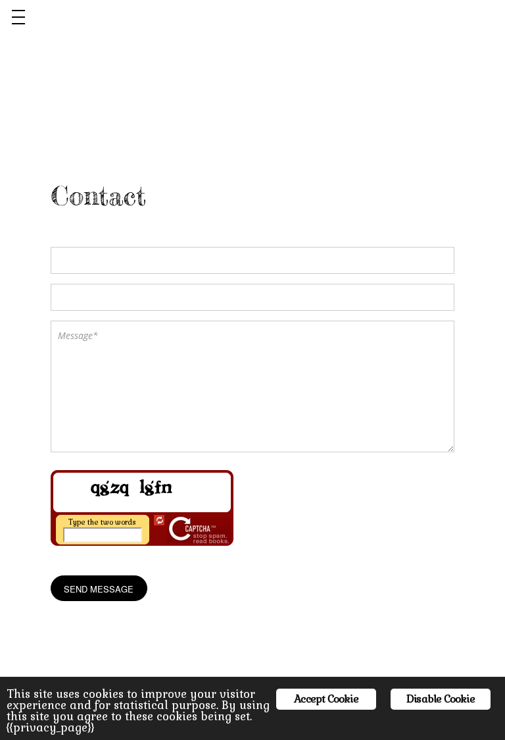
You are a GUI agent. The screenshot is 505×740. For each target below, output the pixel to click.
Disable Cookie (440, 699)
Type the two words (102, 522)
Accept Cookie (326, 699)
